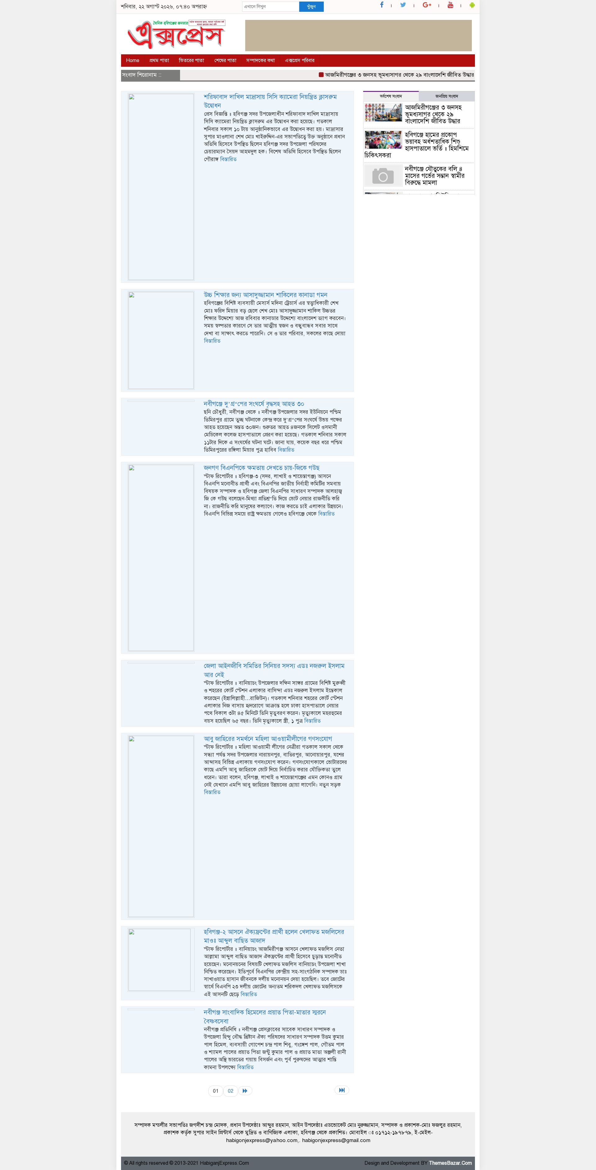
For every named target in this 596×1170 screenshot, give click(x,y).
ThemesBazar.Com (450, 1163)
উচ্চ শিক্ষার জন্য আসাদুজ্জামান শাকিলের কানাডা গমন (265, 295)
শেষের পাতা (225, 60)
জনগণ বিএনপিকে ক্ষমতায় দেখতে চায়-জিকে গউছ (261, 468)
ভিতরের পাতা (191, 60)
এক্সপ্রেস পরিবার (299, 60)
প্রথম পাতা (159, 60)
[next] (245, 1090)
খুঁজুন (311, 6)
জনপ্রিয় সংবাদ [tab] (447, 96)
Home (132, 60)
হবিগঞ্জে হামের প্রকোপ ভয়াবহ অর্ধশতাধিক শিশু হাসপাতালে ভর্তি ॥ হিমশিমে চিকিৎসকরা (416, 145)
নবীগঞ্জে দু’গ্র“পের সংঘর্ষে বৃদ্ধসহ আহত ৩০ (254, 404)
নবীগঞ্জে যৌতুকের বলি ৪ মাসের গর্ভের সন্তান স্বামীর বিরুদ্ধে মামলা (435, 176)
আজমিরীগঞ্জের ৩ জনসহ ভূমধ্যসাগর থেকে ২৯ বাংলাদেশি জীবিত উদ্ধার (384, 74)
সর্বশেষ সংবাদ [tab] (391, 96)
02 (230, 1091)
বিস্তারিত (228, 159)
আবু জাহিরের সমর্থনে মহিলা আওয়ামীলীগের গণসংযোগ (268, 739)
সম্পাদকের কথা (260, 60)
